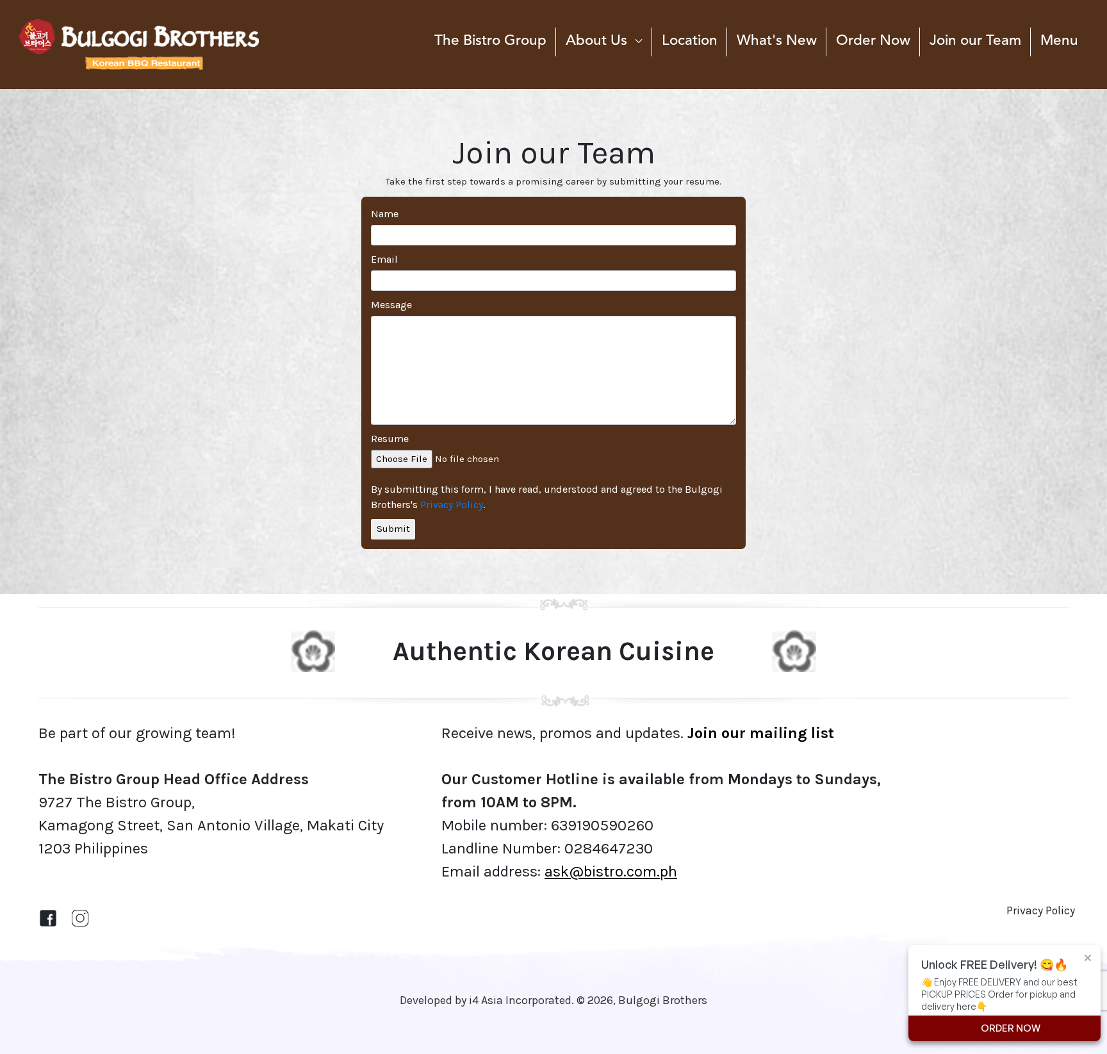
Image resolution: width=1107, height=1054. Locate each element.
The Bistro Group (490, 41)
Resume (390, 438)
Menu (1059, 41)
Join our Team (975, 41)
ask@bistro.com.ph (611, 871)
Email (384, 259)
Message (391, 305)
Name (384, 214)
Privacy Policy (451, 504)
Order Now (873, 41)
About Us (596, 41)
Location (690, 41)
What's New (777, 41)
